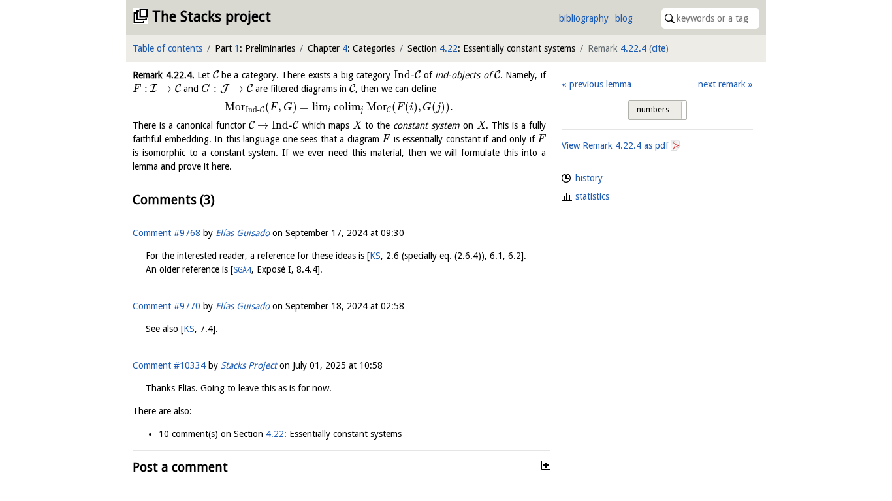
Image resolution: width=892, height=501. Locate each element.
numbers (653, 109)
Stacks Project (249, 365)
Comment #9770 (166, 306)
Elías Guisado (242, 233)
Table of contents (167, 48)
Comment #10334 (169, 365)
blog (624, 18)
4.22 (448, 48)
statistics (592, 196)
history (589, 178)
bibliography (584, 18)
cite (658, 48)
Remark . (164, 75)
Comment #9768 (166, 233)
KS (375, 255)
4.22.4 (633, 48)
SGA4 (242, 270)
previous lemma (600, 84)
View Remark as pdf (615, 145)
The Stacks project (211, 16)
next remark (722, 84)
